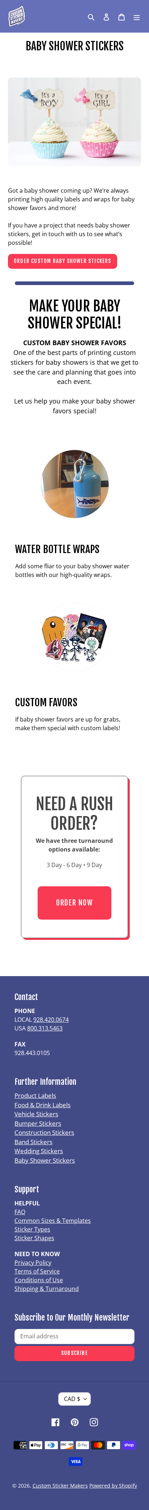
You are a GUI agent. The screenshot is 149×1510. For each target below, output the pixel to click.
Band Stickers (33, 1142)
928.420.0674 (51, 1020)
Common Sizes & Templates (52, 1221)
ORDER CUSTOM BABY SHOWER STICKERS (62, 261)
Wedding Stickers (38, 1151)
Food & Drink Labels (42, 1105)
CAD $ (72, 1399)
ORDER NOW (74, 902)
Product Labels (35, 1095)
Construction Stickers (44, 1132)
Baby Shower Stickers (44, 1160)
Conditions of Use (38, 1280)
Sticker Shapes (34, 1238)
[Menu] (136, 16)
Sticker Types (32, 1229)
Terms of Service (37, 1271)
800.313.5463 (45, 1028)
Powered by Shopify (113, 1485)
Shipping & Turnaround (46, 1289)
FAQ (19, 1212)
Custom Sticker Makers (60, 1485)
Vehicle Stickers (36, 1114)
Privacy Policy (32, 1263)
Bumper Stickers (37, 1123)
